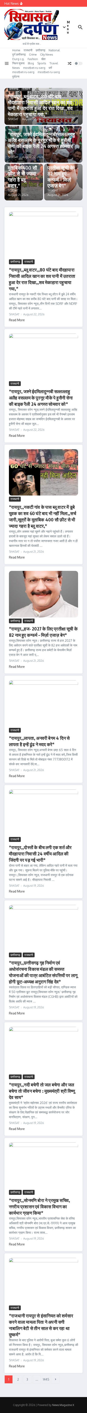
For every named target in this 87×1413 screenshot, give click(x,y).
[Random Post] (69, 63)
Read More (17, 320)
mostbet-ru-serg (34, 68)
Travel (54, 63)
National (54, 50)
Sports (41, 63)
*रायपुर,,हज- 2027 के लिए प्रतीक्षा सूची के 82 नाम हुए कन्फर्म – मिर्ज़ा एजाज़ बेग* (61, 170)
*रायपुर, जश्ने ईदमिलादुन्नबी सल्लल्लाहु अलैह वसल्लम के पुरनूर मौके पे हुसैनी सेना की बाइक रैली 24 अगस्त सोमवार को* (41, 143)
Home (16, 50)
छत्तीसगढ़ (40, 50)
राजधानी (28, 50)
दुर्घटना (15, 76)
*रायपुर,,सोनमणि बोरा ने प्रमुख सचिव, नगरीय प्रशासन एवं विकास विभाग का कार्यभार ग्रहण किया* (39, 1206)
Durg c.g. (18, 59)
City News (46, 54)
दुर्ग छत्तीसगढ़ (19, 54)
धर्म (50, 68)
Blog (31, 63)
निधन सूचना (18, 63)
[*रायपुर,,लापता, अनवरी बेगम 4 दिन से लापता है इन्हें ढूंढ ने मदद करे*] (43, 703)
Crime (33, 54)
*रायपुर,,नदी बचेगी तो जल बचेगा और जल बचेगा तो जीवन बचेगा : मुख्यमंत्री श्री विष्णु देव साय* (42, 1091)
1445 (46, 1379)
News (16, 68)
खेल (43, 59)
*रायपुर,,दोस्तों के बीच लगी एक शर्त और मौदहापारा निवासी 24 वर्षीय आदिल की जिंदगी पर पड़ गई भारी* (40, 853)
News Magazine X (63, 1405)
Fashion (33, 59)
